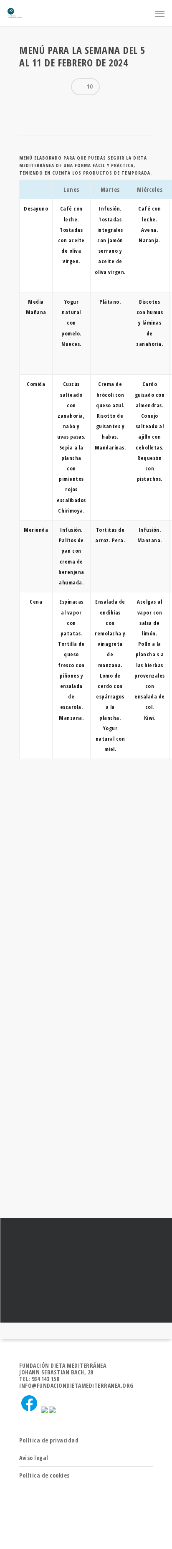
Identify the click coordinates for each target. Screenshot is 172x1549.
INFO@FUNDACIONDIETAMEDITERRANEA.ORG (76, 1385)
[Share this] (28, 108)
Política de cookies (44, 1475)
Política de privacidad (48, 1440)
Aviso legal (33, 1458)
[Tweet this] (43, 108)
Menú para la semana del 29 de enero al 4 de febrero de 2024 (86, 1270)
